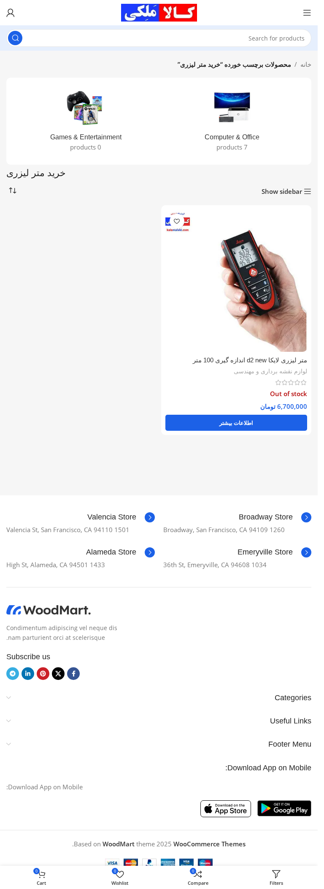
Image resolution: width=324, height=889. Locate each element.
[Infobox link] (275, 517)
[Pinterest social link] (43, 673)
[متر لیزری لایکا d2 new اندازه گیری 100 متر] (236, 280)
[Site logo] (159, 12)
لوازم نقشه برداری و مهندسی (270, 371)
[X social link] (58, 673)
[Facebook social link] (73, 673)
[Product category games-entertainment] (86, 121)
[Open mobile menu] (307, 12)
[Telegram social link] (12, 673)
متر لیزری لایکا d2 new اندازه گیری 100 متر (250, 360)
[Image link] (48, 609)
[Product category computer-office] (232, 121)
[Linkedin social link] (28, 673)
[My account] (10, 12)
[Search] (15, 38)
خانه (305, 64)
